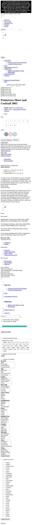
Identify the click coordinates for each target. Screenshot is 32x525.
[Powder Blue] (15, 134)
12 (3, 344)
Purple (8, 482)
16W (20, 346)
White (8, 516)
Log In (6, 26)
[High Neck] (5, 429)
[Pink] (10, 134)
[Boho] (5, 372)
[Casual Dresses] (8, 365)
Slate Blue (9, 477)
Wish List (7, 20)
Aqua (7, 471)
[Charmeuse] (4, 410)
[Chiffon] (4, 411)
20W (3, 347)
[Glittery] (3, 394)
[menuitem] (17, 20)
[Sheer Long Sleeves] (6, 446)
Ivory (7, 503)
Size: (2, 117)
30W (28, 347)
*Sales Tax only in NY (10, 255)
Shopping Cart (8, 23)
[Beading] (5, 403)
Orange (8, 500)
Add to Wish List (5, 151)
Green (8, 468)
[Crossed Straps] (5, 388)
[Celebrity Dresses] (6, 380)
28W (23, 347)
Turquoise (9, 473)
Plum (7, 496)
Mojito (8, 464)
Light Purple (9, 486)
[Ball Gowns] (5, 370)
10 (26, 342)
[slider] (28, 326)
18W (25, 346)
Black (7, 510)
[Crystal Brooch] (5, 406)
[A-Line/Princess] (5, 434)
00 (9, 342)
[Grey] (6, 134)
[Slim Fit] (5, 438)
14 (6, 344)
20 (17, 344)
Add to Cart (4, 142)
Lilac (7, 484)
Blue (7, 478)
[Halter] (5, 427)
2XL (5, 351)
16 (10, 344)
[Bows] (5, 405)
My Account (7, 21)
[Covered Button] (5, 386)
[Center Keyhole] (6, 381)
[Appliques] (5, 402)
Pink (7, 489)
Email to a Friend (5, 156)
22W (8, 347)
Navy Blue (9, 480)
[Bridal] (8, 362)
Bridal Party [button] (8, 301)
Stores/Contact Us (9, 310)
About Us (7, 250)
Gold (7, 507)
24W (13, 347)
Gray (7, 512)
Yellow (8, 462)
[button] (7, 61)
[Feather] (4, 413)
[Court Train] (4, 422)
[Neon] (3, 397)
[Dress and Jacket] (5, 373)
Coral (7, 502)
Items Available (8, 161)
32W (5, 349)
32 (11, 346)
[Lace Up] (5, 389)
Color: (2, 130)
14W (16, 346)
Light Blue (9, 475)
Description (7, 159)
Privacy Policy (8, 253)
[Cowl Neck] (5, 426)
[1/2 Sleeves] (6, 441)
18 (13, 344)
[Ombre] (3, 399)
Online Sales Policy (6, 154)
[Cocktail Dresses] (8, 367)
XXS (10, 349)
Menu (2, 57)
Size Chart (4, 152)
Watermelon (9, 494)
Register (6, 25)
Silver (7, 514)
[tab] (17, 285)
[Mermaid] (5, 437)
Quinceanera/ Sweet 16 (10, 296)
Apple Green (9, 466)
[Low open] (5, 391)
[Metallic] (3, 396)
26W (18, 347)
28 (4, 346)
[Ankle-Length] (4, 418)
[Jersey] (4, 414)
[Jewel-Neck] (5, 430)
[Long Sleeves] (6, 445)
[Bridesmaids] (8, 364)
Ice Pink (8, 487)
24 (24, 344)
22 (20, 344)
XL (28, 349)
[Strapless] (5, 454)
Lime (7, 470)
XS (15, 349)
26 (27, 344)
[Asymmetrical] (4, 419)
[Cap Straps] (5, 449)
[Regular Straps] (5, 451)
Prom (5, 293)
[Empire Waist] (5, 435)
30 (8, 346)
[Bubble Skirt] (6, 378)
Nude (7, 505)
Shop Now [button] (7, 285)
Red (7, 498)
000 (5, 342)
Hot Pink (8, 491)
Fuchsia (8, 493)
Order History (8, 262)
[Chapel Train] (4, 421)
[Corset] (6, 383)
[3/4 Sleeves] (6, 443)
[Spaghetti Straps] (5, 452)
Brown (8, 509)
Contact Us (7, 242)
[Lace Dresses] (5, 375)
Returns (6, 244)
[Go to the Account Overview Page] (1, 17)
